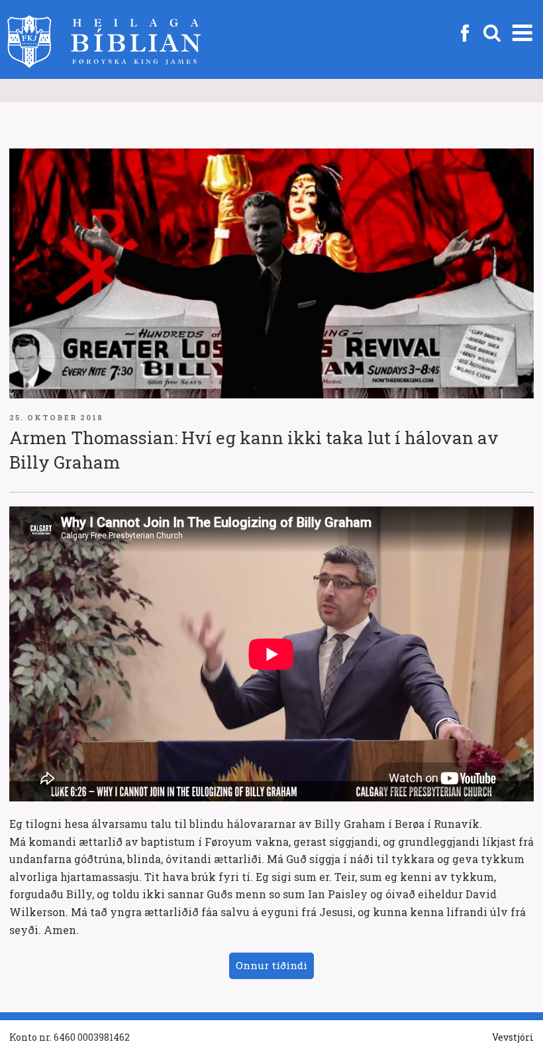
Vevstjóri (513, 1037)
